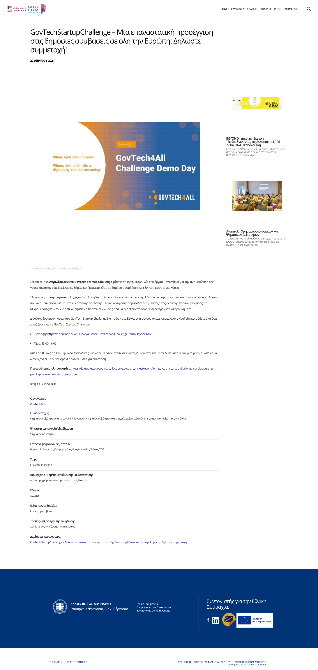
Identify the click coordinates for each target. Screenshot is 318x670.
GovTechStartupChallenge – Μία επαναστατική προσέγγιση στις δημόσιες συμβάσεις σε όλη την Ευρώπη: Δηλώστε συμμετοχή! (109, 542)
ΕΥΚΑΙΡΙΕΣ (265, 9)
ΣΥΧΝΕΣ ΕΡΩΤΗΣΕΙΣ (77, 662)
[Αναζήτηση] (309, 9)
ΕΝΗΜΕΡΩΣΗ (291, 9)
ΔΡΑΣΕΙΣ (252, 9)
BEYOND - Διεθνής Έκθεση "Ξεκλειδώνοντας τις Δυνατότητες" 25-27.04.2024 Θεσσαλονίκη (253, 141)
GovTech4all (38, 404)
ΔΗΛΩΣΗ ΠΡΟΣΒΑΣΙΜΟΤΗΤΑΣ (250, 662)
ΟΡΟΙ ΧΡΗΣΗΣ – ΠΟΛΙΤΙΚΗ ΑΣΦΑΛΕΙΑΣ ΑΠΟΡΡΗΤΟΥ (204, 662)
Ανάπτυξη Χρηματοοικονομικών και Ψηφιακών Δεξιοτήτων (252, 233)
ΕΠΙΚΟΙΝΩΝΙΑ (56, 662)
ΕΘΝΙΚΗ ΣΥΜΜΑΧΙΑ (232, 9)
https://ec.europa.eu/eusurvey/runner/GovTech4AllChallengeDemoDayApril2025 (100, 334)
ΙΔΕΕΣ (277, 9)
